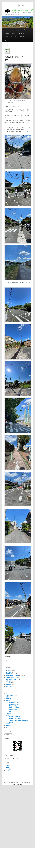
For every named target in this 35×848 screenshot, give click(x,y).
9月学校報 (8, 672)
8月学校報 (8, 683)
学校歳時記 (21, 33)
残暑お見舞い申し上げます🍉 (13, 675)
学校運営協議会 (13, 709)
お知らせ (7, 36)
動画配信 (13, 36)
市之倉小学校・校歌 (14, 702)
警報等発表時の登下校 (14, 716)
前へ (6, 45)
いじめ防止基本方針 (14, 704)
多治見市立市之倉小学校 (19, 11)
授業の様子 (8, 681)
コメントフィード (10, 769)
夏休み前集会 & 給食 (11, 679)
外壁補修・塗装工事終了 (15, 718)
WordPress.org (10, 770)
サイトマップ (21, 36)
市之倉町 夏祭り (10, 677)
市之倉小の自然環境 (14, 707)
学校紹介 (14, 33)
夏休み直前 (8, 684)
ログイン (8, 765)
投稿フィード (9, 767)
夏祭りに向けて (10, 686)
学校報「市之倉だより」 (16, 30)
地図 (10, 711)
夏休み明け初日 (10, 674)
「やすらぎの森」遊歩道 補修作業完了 (18, 720)
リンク (6, 40)
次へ (28, 45)
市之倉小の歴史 (13, 706)
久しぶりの (8, 670)
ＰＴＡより (7, 33)
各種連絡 (26, 30)
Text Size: (7, 758)
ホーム (6, 30)
